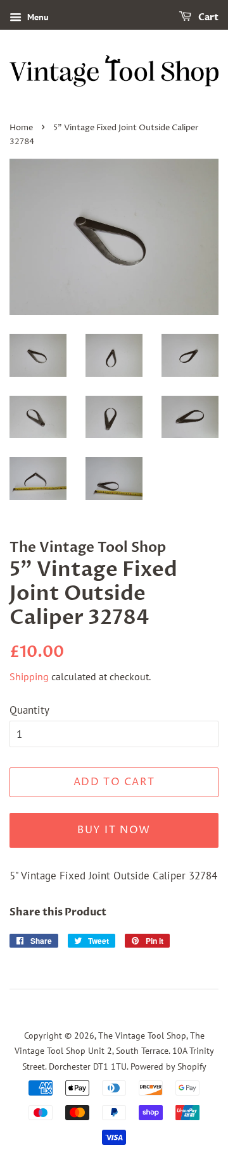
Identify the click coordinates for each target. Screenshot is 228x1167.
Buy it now (114, 830)
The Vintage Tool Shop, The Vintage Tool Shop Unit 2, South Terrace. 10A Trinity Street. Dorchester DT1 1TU (114, 1050)
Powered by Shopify (168, 1066)
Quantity (29, 710)
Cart (207, 17)
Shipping (29, 676)
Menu (37, 17)
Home (21, 128)
